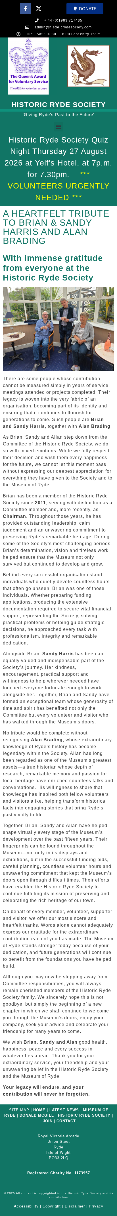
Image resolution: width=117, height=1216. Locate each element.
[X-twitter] (38, 8)
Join (48, 1121)
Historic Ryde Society (58, 104)
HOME (39, 1110)
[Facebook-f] (25, 8)
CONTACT (66, 1121)
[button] (84, 8)
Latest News (64, 1110)
